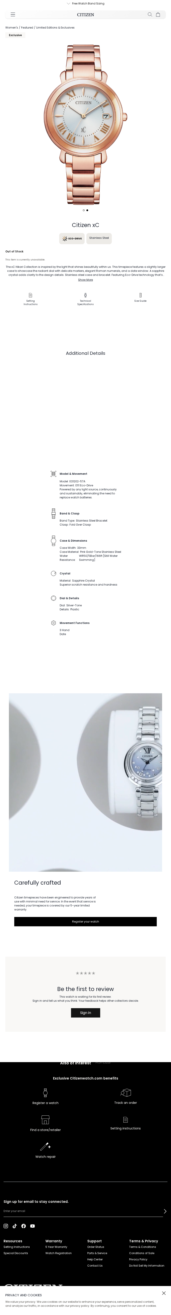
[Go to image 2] (87, 210)
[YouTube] (32, 1225)
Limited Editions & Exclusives (55, 27)
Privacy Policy (138, 1259)
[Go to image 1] (84, 210)
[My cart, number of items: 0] (158, 14)
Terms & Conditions (142, 1247)
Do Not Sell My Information (146, 1266)
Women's (11, 27)
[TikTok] (14, 1225)
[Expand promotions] (64, 3)
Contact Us (95, 1266)
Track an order (125, 1102)
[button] (165, 1211)
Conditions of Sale (141, 1253)
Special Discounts (16, 1253)
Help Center (95, 1259)
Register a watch (46, 1103)
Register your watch (85, 921)
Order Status (95, 1247)
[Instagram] (6, 1225)
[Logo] (85, 14)
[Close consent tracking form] (163, 1293)
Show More (85, 280)
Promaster (103, 1062)
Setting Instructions (17, 1247)
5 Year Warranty (56, 1247)
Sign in (85, 1012)
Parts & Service (97, 1253)
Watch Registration (58, 1253)
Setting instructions (125, 1128)
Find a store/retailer (45, 1130)
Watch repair (45, 1156)
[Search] (150, 14)
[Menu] (13, 14)
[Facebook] (23, 1225)
